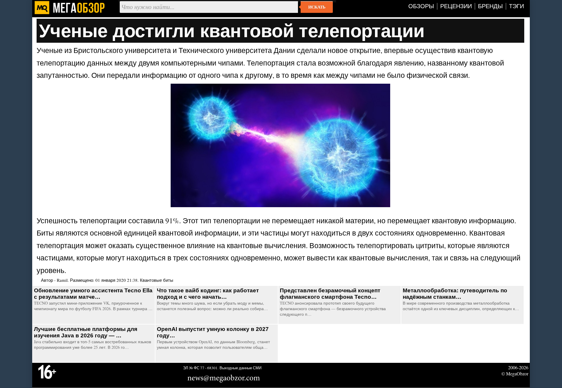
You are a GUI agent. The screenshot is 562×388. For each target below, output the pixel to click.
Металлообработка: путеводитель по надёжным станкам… (455, 293)
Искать (316, 7)
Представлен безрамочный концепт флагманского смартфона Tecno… (330, 293)
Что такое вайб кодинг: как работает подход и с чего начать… (208, 293)
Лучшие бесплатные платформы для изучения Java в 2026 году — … (85, 332)
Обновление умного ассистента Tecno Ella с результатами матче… (93, 293)
